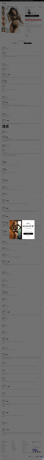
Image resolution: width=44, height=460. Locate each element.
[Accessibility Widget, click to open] (43, 459)
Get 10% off (28, 233)
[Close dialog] (33, 221)
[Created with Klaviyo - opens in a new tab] (22, 239)
